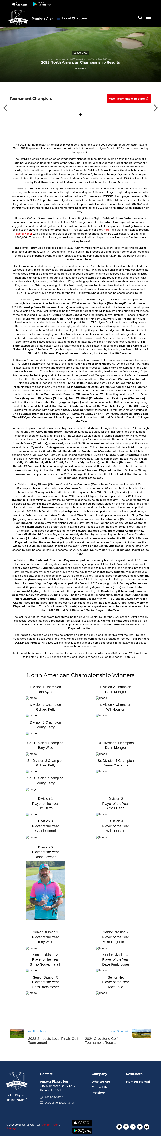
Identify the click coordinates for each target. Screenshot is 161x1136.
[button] (20, 4)
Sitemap (11, 1128)
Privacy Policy (50, 1124)
